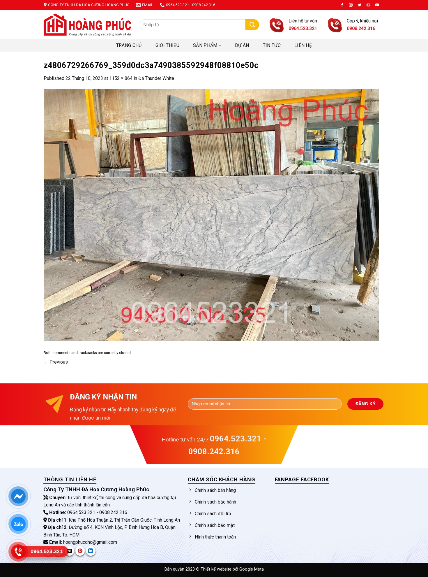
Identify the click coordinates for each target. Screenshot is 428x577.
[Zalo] (18, 524)
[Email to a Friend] (69, 551)
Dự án (242, 45)
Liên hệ (303, 45)
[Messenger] (18, 496)
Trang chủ (129, 45)
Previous (56, 362)
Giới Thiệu (167, 45)
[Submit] (252, 25)
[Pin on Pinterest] (80, 551)
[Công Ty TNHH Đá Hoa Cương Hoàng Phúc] (87, 24)
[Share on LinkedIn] (90, 551)
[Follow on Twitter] (359, 5)
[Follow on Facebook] (342, 5)
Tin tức (272, 45)
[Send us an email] (368, 5)
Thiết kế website (217, 569)
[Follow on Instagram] (350, 5)
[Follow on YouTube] (377, 5)
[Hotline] (18, 551)
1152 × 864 (120, 78)
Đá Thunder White (156, 78)
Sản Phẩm (205, 45)
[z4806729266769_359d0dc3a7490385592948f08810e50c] (211, 215)
